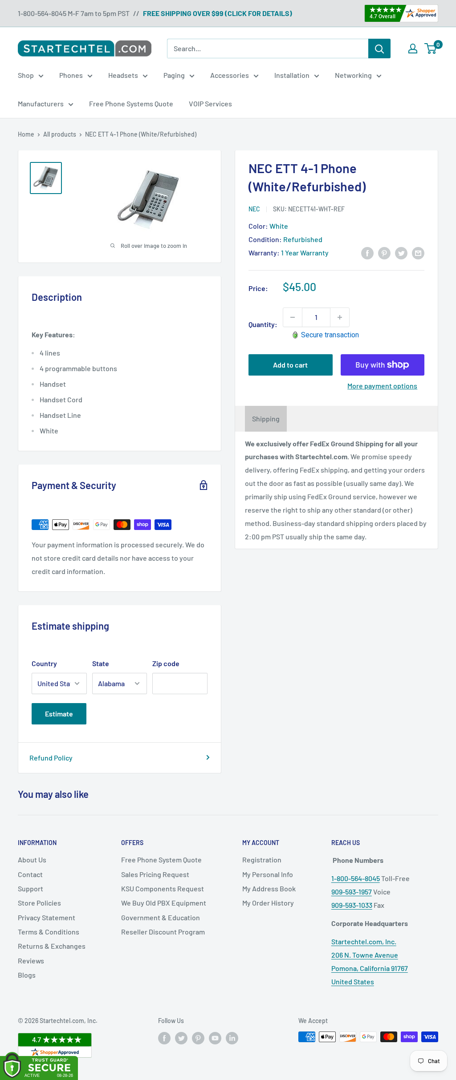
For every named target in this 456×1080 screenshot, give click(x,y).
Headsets (123, 75)
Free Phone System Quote (161, 859)
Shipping (266, 418)
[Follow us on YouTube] (215, 1037)
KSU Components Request (162, 888)
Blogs (27, 975)
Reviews (31, 960)
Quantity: (262, 324)
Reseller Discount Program (163, 931)
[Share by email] (418, 252)
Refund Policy (51, 757)
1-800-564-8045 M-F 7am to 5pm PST (74, 13)
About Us (32, 859)
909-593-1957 (351, 891)
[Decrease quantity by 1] (292, 317)
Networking (353, 75)
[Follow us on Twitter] (181, 1037)
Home (26, 134)
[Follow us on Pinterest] (198, 1037)
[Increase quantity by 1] (339, 317)
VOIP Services (210, 103)
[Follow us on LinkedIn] (232, 1037)
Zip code (165, 663)
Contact (30, 874)
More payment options (382, 385)
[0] (430, 48)
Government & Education (160, 917)
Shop (26, 75)
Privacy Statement (46, 917)
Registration (261, 859)
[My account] (412, 48)
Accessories (229, 75)
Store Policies (39, 902)
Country (44, 663)
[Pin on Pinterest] (384, 252)
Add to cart (290, 364)
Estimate (59, 713)
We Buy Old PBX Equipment (163, 902)
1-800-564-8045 (355, 878)
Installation (291, 75)
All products (59, 134)
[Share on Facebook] (367, 252)
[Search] (379, 48)
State (100, 663)
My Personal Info (267, 874)
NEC (254, 209)
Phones (71, 75)
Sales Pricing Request (155, 874)
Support (30, 888)
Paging (174, 75)
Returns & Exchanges (52, 946)
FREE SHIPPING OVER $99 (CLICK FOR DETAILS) (217, 13)
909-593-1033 (351, 905)
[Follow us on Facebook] (164, 1037)
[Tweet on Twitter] (401, 252)
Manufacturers (41, 103)
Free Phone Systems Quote (131, 103)
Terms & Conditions (48, 931)
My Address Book (269, 888)
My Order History (268, 902)
